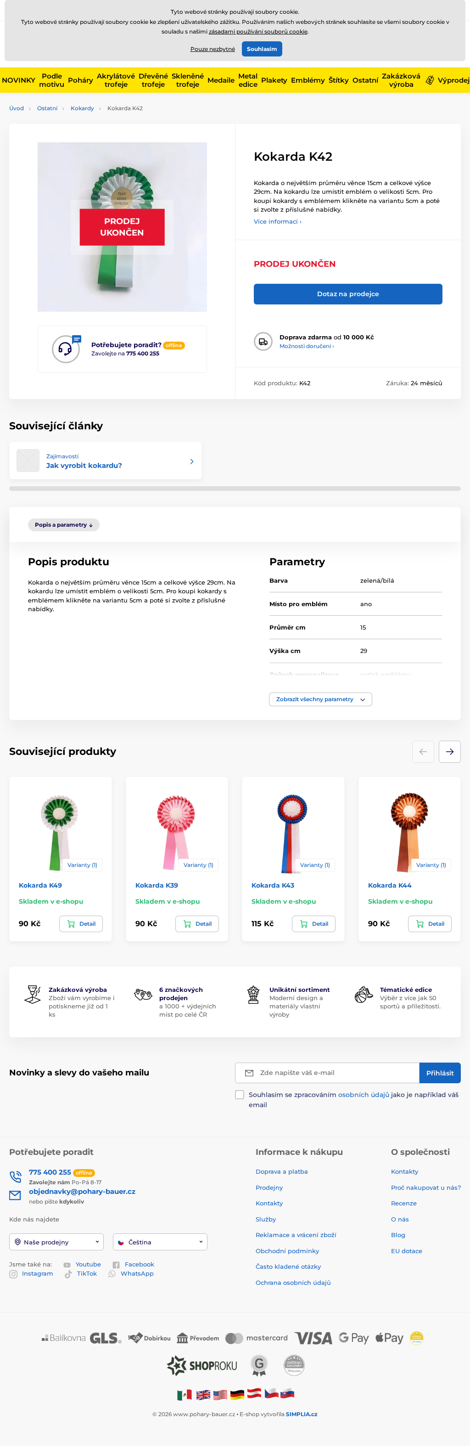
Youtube (88, 1264)
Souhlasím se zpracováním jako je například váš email (354, 1100)
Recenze (404, 1203)
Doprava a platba (282, 1171)
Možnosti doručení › (307, 346)
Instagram (37, 1273)
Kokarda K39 (156, 885)
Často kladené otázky (288, 1266)
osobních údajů (363, 1095)
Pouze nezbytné (212, 48)
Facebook (139, 1264)
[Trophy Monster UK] (203, 1394)
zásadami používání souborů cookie (258, 31)
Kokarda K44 (390, 885)
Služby (266, 1219)
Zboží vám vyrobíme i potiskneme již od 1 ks (82, 1006)
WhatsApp (137, 1273)
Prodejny (269, 1187)
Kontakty (269, 1203)
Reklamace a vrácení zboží (297, 1234)
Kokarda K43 (273, 885)
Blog (398, 1234)
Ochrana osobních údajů (293, 1282)
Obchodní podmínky (287, 1251)
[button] (320, 699)
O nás (400, 1219)
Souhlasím (262, 48)
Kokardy (82, 108)
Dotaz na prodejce (348, 294)
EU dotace (406, 1251)
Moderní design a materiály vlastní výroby (296, 1006)
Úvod (16, 108)
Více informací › (278, 221)
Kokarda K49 (40, 885)
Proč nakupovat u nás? (426, 1187)
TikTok (87, 1273)
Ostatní (47, 108)
